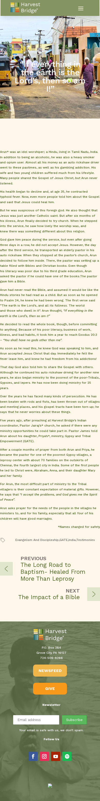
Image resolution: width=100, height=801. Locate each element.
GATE (63, 540)
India (72, 540)
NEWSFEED (50, 670)
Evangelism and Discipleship (37, 540)
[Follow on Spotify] (67, 756)
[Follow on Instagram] (44, 756)
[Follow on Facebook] (33, 756)
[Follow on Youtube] (55, 756)
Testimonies (85, 540)
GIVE (50, 688)
